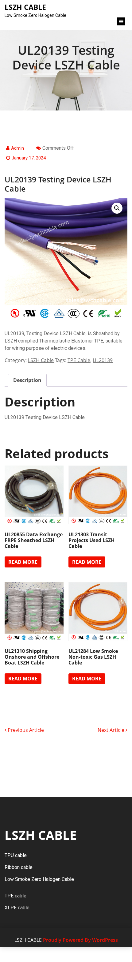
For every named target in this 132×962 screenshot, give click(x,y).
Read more (22, 562)
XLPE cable (17, 908)
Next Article (112, 730)
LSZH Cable (41, 360)
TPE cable (15, 896)
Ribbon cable (19, 867)
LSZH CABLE (40, 835)
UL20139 (103, 360)
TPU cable (16, 855)
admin (17, 148)
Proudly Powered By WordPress (80, 940)
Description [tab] (27, 380)
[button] (116, 208)
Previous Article (25, 730)
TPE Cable (79, 360)
